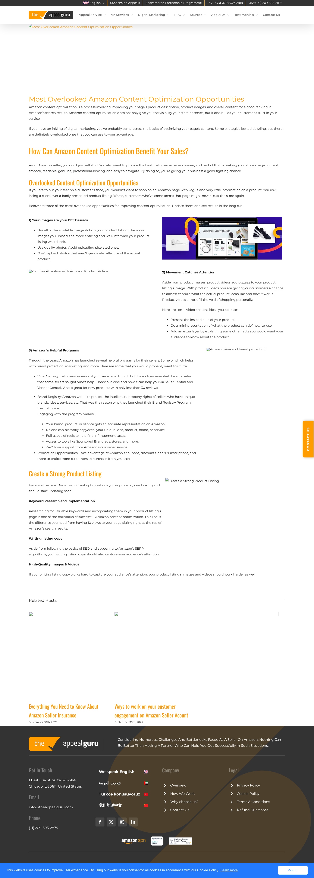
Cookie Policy (248, 794)
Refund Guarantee (253, 810)
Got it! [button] (293, 870)
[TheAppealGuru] (66, 738)
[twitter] (111, 821)
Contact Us (179, 810)
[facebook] (99, 821)
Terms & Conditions (253, 802)
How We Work (182, 794)
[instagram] (122, 821)
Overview (178, 785)
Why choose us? (184, 802)
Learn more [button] (229, 870)
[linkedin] (133, 821)
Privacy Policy (248, 785)
